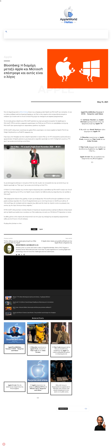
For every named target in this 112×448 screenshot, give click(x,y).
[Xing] (24, 254)
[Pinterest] (13, 101)
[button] (6, 32)
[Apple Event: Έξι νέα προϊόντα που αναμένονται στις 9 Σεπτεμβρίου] (14, 371)
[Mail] (19, 254)
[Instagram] (89, 16)
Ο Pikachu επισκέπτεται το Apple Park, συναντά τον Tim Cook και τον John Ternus (38, 349)
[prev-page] (37, 398)
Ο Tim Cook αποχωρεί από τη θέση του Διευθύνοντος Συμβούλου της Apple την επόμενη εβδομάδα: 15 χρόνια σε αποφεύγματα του (61, 350)
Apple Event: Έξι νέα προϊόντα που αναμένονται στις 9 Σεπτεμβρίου (14, 386)
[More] (22, 101)
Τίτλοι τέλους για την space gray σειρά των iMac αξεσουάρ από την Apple (20, 242)
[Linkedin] (16, 254)
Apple (8, 57)
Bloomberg (24, 112)
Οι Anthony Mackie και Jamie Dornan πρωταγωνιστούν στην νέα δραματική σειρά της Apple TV (92, 121)
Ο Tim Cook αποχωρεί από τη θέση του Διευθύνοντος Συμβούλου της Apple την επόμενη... (92, 149)
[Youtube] (99, 16)
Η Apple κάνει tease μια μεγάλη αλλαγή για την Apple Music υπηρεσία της (56, 242)
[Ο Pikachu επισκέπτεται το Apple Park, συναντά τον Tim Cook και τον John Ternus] (38, 333)
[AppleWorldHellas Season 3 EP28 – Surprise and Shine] (14, 333)
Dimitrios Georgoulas (27, 245)
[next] (86, 408)
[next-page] (38, 398)
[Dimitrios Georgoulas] (9, 249)
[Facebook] (86, 16)
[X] (95, 16)
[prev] (85, 408)
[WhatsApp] (17, 101)
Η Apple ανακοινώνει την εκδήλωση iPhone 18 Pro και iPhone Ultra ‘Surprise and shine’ (38, 387)
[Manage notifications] (3, 444)
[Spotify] (92, 16)
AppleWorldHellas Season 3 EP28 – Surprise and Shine (15, 348)
